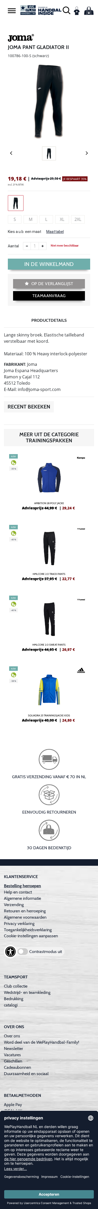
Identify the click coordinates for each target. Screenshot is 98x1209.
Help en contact (18, 892)
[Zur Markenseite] (21, 39)
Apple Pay (13, 1104)
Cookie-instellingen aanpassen (31, 935)
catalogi (11, 1005)
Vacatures (12, 1054)
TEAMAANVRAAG (49, 295)
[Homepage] (41, 10)
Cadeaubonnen (17, 1067)
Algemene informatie (22, 898)
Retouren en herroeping (25, 910)
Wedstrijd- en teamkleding (27, 992)
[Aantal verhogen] (43, 246)
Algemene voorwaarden (25, 917)
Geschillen (13, 1061)
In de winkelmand (49, 264)
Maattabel (55, 232)
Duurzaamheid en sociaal (26, 1073)
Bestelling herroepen (22, 885)
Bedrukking (13, 998)
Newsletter (13, 1048)
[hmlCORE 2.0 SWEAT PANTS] (49, 625)
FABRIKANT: (15, 364)
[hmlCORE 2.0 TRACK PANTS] (49, 555)
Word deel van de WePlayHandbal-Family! (41, 1042)
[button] (12, 10)
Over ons (12, 1035)
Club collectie (15, 986)
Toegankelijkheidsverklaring (28, 929)
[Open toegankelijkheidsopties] (10, 951)
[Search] (66, 10)
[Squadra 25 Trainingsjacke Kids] (49, 696)
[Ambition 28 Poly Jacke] (49, 484)
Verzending (14, 904)
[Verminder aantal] (27, 246)
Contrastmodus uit (45, 951)
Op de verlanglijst (51, 283)
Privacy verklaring (19, 923)
